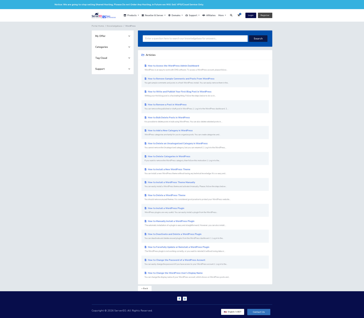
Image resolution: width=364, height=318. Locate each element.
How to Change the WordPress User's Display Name (187, 275)
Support (193, 15)
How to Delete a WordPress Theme (187, 197)
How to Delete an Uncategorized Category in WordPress (185, 145)
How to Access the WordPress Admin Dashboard (186, 67)
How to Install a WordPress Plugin (181, 210)
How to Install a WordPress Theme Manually (186, 184)
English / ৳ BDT (234, 311)
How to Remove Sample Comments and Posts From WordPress (187, 80)
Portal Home (98, 26)
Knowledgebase (114, 26)
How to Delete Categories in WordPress (182, 158)
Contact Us (259, 312)
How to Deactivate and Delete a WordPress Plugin (184, 236)
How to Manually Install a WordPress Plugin (185, 223)
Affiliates (210, 15)
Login (251, 15)
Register (265, 15)
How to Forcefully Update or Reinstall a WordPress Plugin (185, 249)
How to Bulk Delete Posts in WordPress (183, 119)
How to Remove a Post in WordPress (186, 106)
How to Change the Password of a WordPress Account (186, 262)
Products (131, 15)
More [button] (221, 15)
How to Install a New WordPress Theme (186, 171)
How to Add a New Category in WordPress (183, 132)
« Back (144, 288)
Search (258, 38)
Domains (175, 15)
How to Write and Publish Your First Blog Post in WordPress (180, 93)
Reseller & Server (154, 15)
